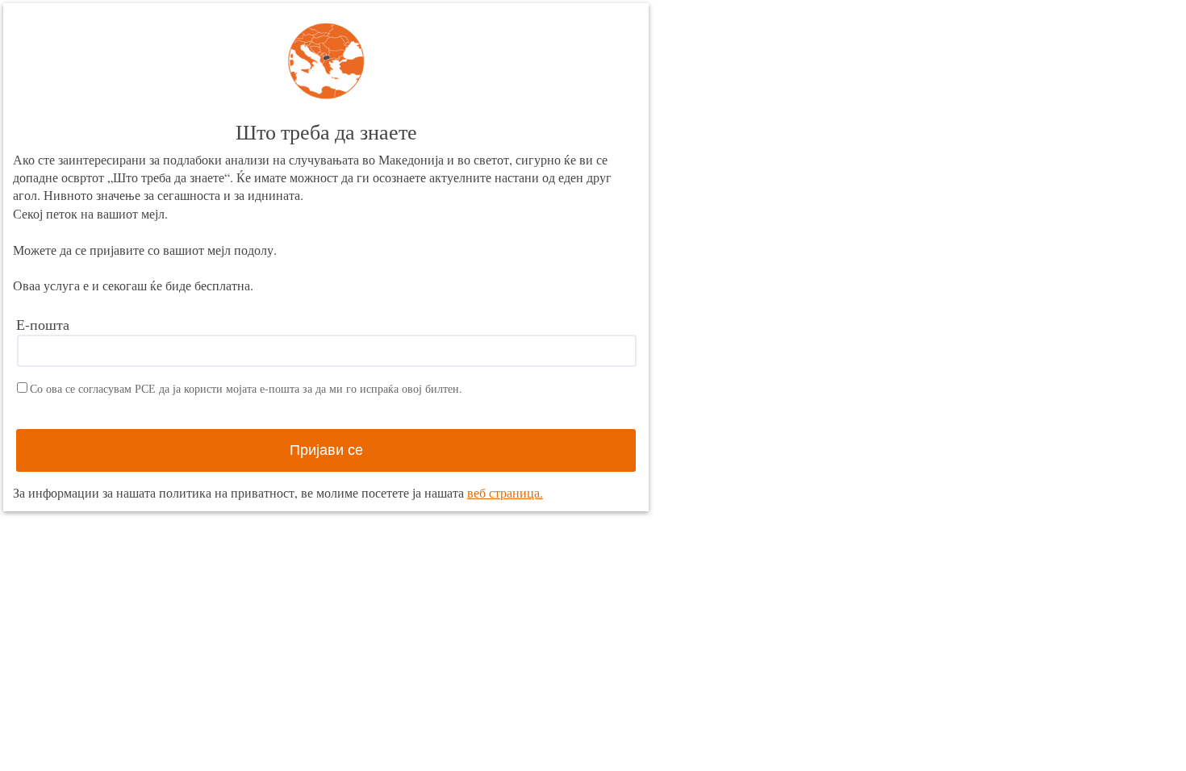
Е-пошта (42, 324)
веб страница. (505, 492)
